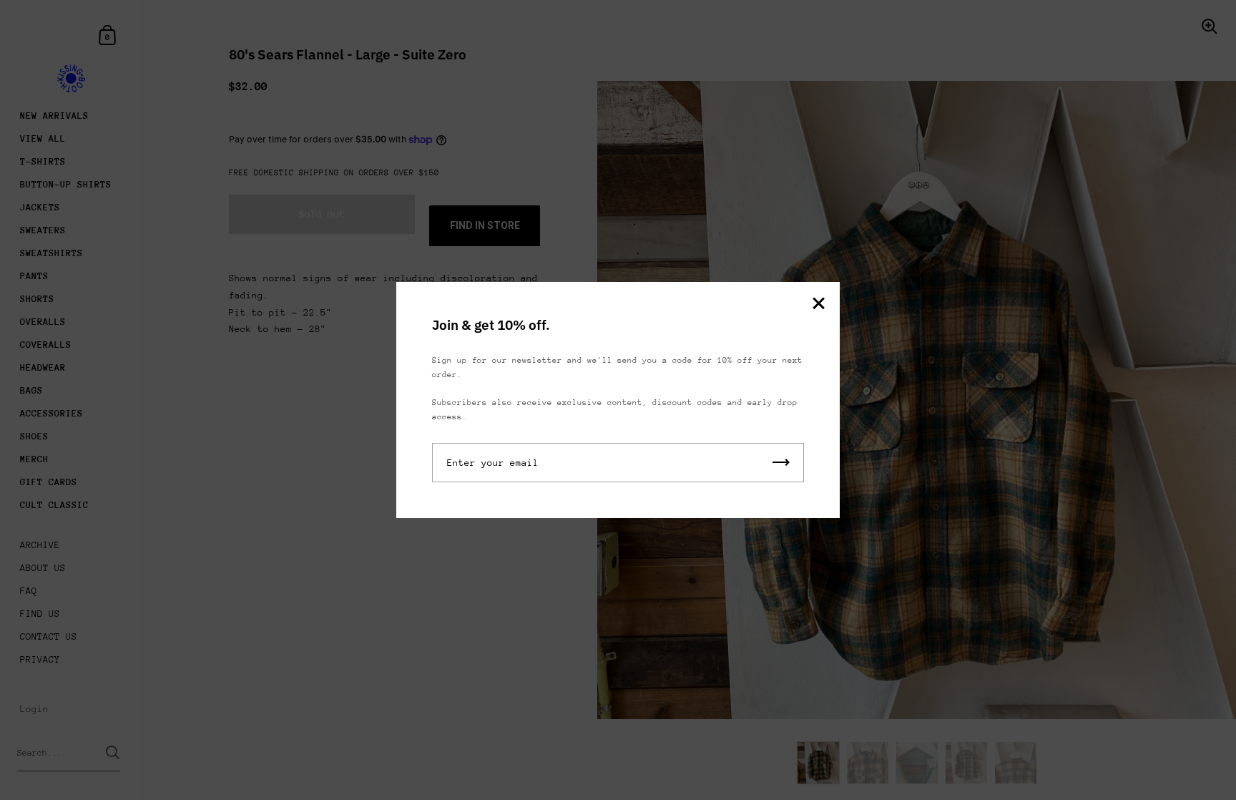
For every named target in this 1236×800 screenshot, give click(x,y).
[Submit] (781, 462)
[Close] (818, 304)
